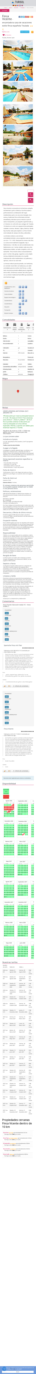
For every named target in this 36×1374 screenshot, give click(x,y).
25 (24, 812)
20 (27, 809)
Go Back (4, 10)
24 (22, 812)
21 (18, 812)
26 (7, 814)
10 (22, 807)
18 (24, 809)
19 (25, 809)
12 (25, 807)
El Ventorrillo (6, 1143)
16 (21, 809)
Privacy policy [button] (18, 1369)
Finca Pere (6, 1132)
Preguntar (31, 200)
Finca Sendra (6, 1149)
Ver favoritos (8, 35)
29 (12, 814)
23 (21, 812)
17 (22, 809)
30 (13, 814)
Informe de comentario (21, 686)
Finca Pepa (6, 1138)
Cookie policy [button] (11, 1369)
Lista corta (6, 32)
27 (9, 814)
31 (4, 816)
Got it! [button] (17, 1371)
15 (19, 809)
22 (19, 812)
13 (27, 807)
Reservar (31, 195)
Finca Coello (6, 1154)
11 (24, 807)
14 (18, 809)
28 (10, 814)
